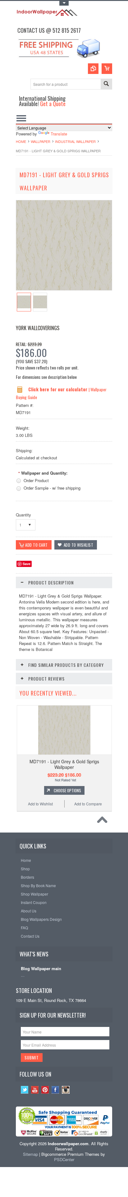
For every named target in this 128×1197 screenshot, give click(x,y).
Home (21, 141)
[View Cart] (107, 68)
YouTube (35, 1090)
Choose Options (67, 790)
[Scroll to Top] (104, 821)
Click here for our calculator (58, 389)
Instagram (66, 1090)
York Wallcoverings (37, 328)
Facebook (55, 1090)
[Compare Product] (93, 68)
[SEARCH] (106, 84)
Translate (59, 134)
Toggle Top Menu (64, 3)
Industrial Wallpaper (75, 141)
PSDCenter (64, 1159)
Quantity (23, 515)
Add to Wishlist (40, 803)
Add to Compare (88, 803)
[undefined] (64, 288)
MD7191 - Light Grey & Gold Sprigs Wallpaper (64, 764)
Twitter (25, 1090)
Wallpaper (40, 141)
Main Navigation (21, 118)
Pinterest (45, 1090)
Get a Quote (53, 103)
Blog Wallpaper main (41, 968)
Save (26, 563)
